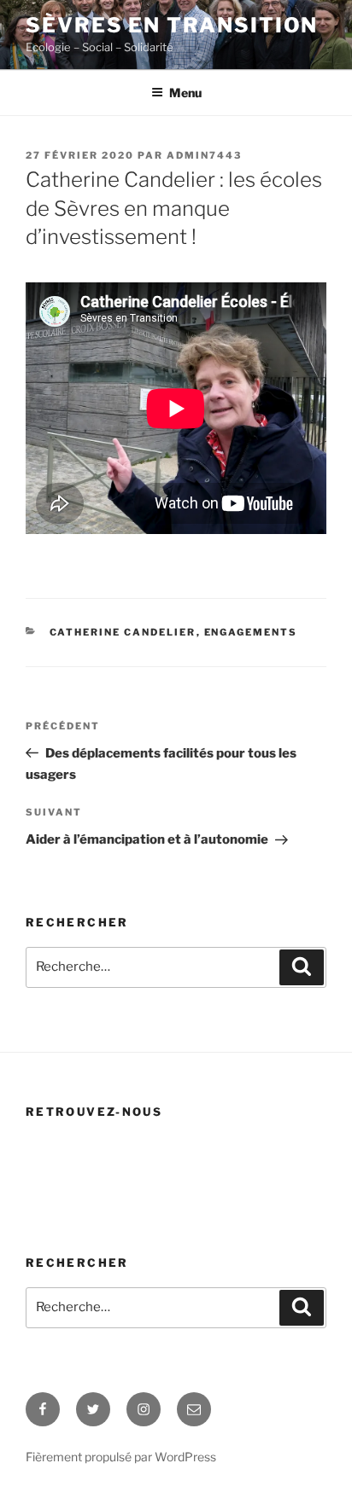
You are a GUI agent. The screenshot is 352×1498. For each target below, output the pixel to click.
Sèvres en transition (172, 25)
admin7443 (204, 155)
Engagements (251, 632)
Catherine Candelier (123, 632)
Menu (185, 92)
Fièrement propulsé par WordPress (121, 1456)
